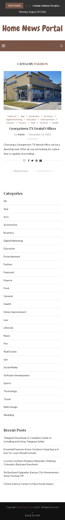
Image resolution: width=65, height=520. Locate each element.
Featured (12, 116)
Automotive (34, 116)
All (5, 201)
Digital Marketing (14, 119)
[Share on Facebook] (28, 160)
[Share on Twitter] (32, 160)
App (22, 116)
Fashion (10, 123)
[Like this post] (24, 160)
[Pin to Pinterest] (36, 160)
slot (6, 359)
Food (33, 123)
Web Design (11, 406)
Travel (7, 399)
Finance (22, 123)
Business (48, 116)
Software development (17, 375)
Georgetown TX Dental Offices (32, 128)
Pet (6, 343)
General (44, 123)
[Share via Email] (40, 160)
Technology (10, 391)
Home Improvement (15, 311)
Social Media (11, 367)
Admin (21, 134)
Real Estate (10, 351)
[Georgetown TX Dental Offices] (32, 90)
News (7, 335)
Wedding (9, 414)
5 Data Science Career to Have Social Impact (29, 483)
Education (31, 119)
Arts (6, 216)
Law (6, 319)
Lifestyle (8, 327)
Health (55, 123)
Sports (7, 383)
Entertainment (47, 119)
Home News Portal (25, 507)
